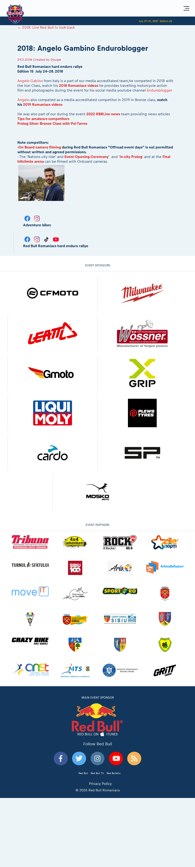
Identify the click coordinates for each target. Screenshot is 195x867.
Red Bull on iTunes (97, 734)
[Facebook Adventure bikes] (28, 218)
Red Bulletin (114, 773)
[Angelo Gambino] (41, 182)
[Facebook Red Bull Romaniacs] (28, 239)
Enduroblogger (159, 90)
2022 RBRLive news (103, 114)
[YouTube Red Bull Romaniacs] (56, 239)
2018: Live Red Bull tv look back (46, 27)
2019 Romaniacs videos (42, 104)
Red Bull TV (97, 773)
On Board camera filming (40, 147)
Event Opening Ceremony (86, 157)
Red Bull (83, 773)
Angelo (23, 100)
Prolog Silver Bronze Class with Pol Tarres (52, 123)
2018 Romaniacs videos (78, 85)
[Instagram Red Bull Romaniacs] (37, 239)
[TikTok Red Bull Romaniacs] (47, 239)
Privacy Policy (100, 784)
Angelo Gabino (30, 81)
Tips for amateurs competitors (43, 119)
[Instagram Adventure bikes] (37, 218)
